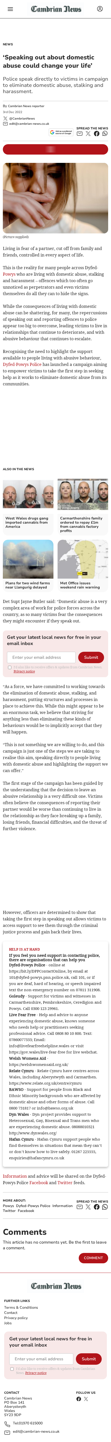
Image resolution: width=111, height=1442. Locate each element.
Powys (9, 274)
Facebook (38, 1182)
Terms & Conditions (21, 1307)
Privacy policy (16, 1317)
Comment (93, 1258)
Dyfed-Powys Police (22, 364)
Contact (10, 1312)
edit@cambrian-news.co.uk (36, 1432)
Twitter (65, 1182)
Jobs (8, 1323)
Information (15, 1176)
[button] (10, 9)
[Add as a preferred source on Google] (61, 132)
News (8, 44)
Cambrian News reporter (26, 106)
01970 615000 (31, 1423)
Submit (91, 657)
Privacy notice (24, 671)
